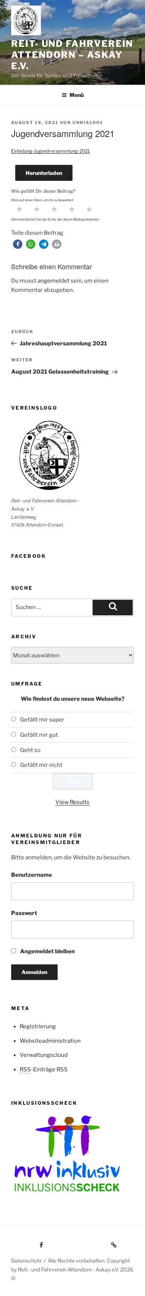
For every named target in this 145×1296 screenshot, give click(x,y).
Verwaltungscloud (44, 1055)
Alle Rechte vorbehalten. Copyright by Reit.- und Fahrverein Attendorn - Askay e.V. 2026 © (72, 1269)
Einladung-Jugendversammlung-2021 (50, 151)
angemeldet (54, 280)
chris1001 (87, 122)
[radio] (19, 210)
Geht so (30, 750)
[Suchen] (113, 607)
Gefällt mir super (42, 719)
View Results (72, 802)
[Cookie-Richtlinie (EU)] (84, 1243)
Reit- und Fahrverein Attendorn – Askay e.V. (72, 54)
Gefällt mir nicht (41, 765)
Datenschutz (26, 1260)
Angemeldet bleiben (47, 951)
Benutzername (31, 875)
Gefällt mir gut (39, 735)
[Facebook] (27, 1243)
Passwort (24, 913)
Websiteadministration (50, 1041)
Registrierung (38, 1026)
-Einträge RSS (44, 1069)
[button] (17, 244)
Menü (77, 95)
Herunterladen (44, 173)
